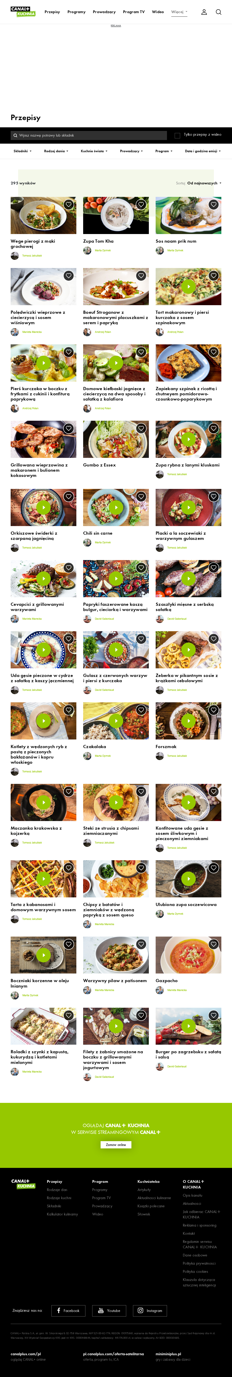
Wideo (158, 12)
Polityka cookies (195, 1271)
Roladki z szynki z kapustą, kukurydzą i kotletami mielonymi (39, 1057)
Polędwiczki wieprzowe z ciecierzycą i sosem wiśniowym (38, 317)
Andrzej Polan (102, 332)
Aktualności (192, 1203)
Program (162, 151)
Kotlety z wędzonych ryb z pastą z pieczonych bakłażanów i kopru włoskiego (39, 754)
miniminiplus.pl (168, 1354)
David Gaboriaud (104, 619)
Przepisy (52, 12)
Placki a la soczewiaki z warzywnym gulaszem (181, 536)
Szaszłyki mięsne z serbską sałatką (185, 607)
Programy (77, 12)
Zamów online (116, 1145)
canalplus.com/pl (26, 1354)
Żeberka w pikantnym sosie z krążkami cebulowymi (187, 678)
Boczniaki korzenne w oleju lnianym (40, 983)
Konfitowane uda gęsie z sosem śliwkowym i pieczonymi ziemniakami (182, 833)
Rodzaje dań (57, 1189)
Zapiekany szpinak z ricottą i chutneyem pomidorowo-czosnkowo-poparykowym (186, 394)
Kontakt (189, 1233)
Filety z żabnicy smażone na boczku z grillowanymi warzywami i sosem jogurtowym (113, 1059)
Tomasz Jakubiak (32, 256)
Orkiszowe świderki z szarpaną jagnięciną (34, 536)
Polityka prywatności (199, 1263)
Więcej (178, 12)
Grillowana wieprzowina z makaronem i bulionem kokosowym (39, 470)
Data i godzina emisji (201, 151)
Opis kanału (192, 1195)
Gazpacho (167, 980)
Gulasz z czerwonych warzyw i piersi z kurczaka (115, 678)
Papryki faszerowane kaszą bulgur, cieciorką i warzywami (115, 607)
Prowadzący (104, 12)
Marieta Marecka (32, 332)
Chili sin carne (98, 533)
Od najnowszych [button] (203, 183)
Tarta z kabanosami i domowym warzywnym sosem (43, 907)
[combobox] (89, 135)
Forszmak (166, 746)
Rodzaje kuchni (59, 1198)
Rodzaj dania (55, 151)
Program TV (134, 12)
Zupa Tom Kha (98, 241)
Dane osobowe (195, 1255)
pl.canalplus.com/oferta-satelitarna (113, 1354)
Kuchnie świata (93, 151)
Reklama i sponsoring (199, 1225)
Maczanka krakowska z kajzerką (36, 831)
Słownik (144, 1214)
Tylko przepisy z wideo (202, 134)
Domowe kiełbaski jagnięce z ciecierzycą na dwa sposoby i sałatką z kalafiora (114, 394)
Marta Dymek (102, 250)
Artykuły (144, 1189)
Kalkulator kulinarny (62, 1214)
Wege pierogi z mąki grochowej (33, 244)
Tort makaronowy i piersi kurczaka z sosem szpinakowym (182, 317)
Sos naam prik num (176, 241)
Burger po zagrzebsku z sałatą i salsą (188, 1054)
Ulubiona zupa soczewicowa (186, 904)
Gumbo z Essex (99, 465)
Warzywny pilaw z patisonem (115, 980)
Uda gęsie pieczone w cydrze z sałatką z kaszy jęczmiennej (42, 678)
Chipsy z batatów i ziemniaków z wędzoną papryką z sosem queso (108, 910)
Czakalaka (94, 746)
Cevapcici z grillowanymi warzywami (37, 607)
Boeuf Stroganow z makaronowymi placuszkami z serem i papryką (115, 317)
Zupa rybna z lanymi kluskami (188, 465)
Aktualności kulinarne (154, 1198)
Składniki (21, 151)
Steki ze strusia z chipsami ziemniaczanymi (111, 831)
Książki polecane (151, 1206)
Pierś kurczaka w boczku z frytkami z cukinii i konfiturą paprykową (40, 394)
